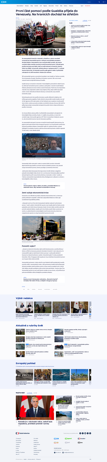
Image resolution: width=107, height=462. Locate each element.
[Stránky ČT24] (56, 438)
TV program (18, 438)
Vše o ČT (17, 454)
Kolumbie (33, 289)
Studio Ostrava (37, 444)
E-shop (17, 450)
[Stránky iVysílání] (81, 438)
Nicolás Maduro (47, 289)
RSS (90, 459)
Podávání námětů (37, 450)
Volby (31, 5)
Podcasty (71, 5)
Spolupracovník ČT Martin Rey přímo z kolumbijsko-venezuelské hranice (35, 158)
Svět (41, 5)
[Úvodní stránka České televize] (23, 433)
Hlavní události (20, 5)
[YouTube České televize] (85, 433)
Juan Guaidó (55, 289)
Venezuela (40, 289)
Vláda (28, 289)
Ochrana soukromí (31, 459)
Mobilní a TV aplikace (20, 452)
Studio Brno (36, 442)
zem (16, 17)
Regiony (45, 5)
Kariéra (35, 448)
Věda (61, 5)
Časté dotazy (36, 452)
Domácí (36, 5)
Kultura (65, 5)
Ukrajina (27, 5)
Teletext (18, 444)
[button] (43, 145)
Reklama (35, 440)
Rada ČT (35, 446)
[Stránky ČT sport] (68, 438)
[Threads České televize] (90, 433)
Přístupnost (38, 459)
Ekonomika (51, 5)
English (25, 459)
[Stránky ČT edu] (80, 442)
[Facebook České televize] (83, 433)
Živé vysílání (18, 440)
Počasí (56, 5)
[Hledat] (99, 2)
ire (18, 17)
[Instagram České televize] (80, 433)
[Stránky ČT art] (67, 442)
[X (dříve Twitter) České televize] (88, 433)
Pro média (36, 438)
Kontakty (36, 454)
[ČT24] (3, 2)
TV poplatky (18, 442)
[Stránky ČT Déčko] (56, 442)
